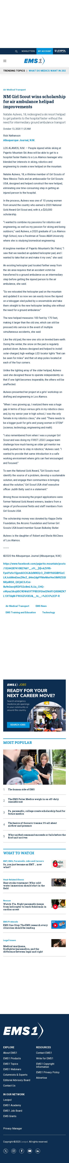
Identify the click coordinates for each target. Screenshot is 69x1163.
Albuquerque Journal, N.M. (19, 140)
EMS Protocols (10, 922)
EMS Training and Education (21, 612)
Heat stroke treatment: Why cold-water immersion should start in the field (24, 885)
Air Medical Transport (14, 90)
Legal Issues (9, 940)
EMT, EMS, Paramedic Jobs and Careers (23, 861)
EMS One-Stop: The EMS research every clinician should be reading (25, 926)
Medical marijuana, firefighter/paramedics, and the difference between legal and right (23, 949)
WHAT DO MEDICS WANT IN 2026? (49, 70)
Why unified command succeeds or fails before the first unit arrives (37, 836)
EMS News (41, 606)
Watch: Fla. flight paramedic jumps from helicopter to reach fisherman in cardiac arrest (24, 906)
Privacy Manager (12, 1128)
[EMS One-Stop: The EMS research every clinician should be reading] (58, 925)
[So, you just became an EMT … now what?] (58, 864)
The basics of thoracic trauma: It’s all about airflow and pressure (32, 824)
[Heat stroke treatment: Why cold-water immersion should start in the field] (58, 882)
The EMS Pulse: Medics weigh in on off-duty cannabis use (33, 800)
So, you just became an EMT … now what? (22, 866)
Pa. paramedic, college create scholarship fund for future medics (36, 812)
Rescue (7, 900)
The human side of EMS (21, 789)
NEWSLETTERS (28, 51)
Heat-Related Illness (13, 879)
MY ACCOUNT (44, 51)
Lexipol (24, 1141)
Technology (48, 612)
